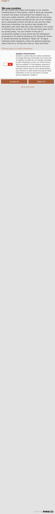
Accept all (14, 81)
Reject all (41, 81)
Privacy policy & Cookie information (17, 48)
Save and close (27, 87)
